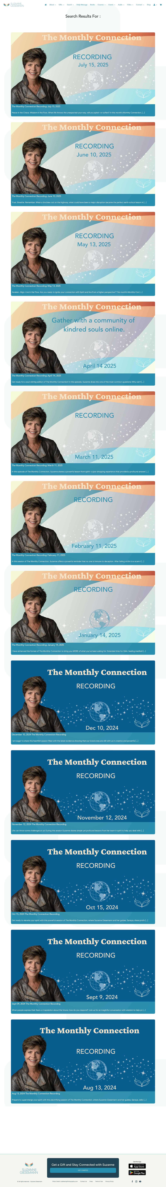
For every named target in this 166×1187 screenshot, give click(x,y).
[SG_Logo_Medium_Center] (28, 1162)
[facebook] (132, 1181)
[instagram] (136, 1181)
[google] (137, 1171)
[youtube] (140, 1181)
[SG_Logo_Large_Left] (13, 3)
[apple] (137, 1164)
